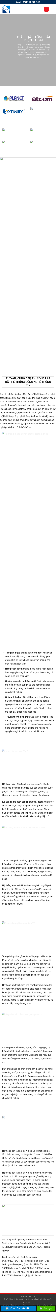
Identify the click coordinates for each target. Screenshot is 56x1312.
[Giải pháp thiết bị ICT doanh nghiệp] (20, 9)
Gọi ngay (48, 1308)
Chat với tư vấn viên (20, 1308)
